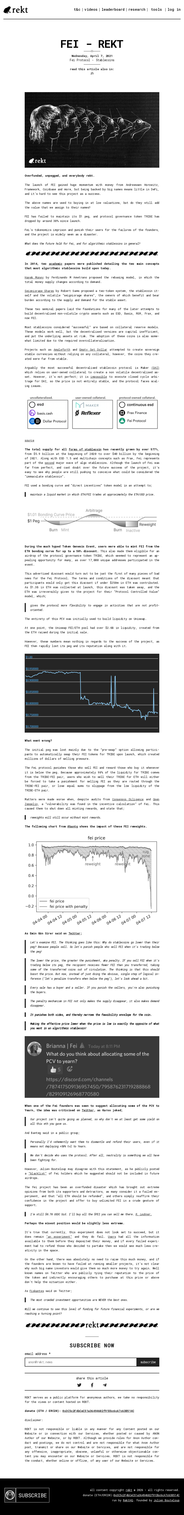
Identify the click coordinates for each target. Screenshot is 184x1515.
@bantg (72, 826)
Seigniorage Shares (39, 291)
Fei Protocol (80, 60)
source (29, 440)
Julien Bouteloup (167, 1500)
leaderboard (113, 9)
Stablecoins (105, 60)
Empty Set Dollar (93, 349)
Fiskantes (37, 1291)
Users (112, 1236)
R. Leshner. (144, 1214)
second (49, 462)
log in (174, 9)
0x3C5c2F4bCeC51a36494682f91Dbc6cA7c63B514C (98, 1411)
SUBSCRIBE (32, 1495)
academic (55, 263)
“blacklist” (37, 1173)
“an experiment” (59, 1236)
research (136, 9)
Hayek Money (34, 277)
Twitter (74, 933)
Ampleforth (62, 349)
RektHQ (128, 1500)
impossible (98, 376)
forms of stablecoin (85, 449)
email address (38, 1354)
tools (156, 9)
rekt (129, 1490)
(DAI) (155, 367)
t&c (77, 9)
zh (92, 73)
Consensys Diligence (128, 799)
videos (91, 9)
